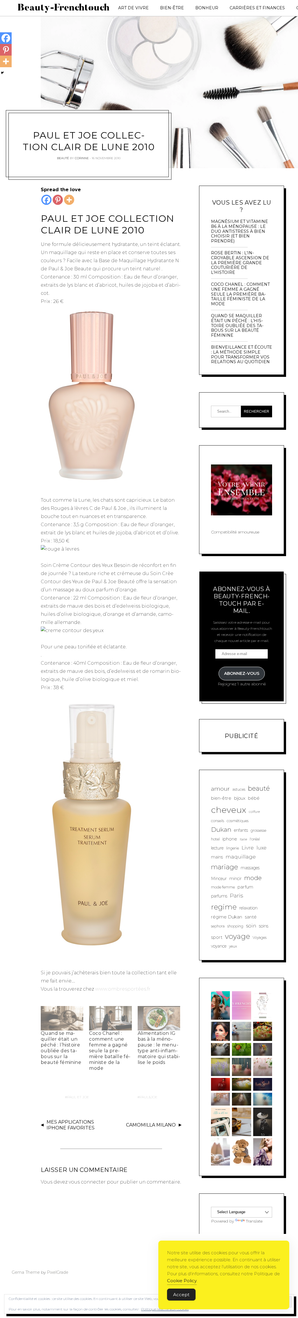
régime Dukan (226, 917)
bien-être (221, 798)
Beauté (63, 158)
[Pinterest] (58, 200)
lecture (217, 848)
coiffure (254, 812)
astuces (239, 789)
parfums (219, 896)
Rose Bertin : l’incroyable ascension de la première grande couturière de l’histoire (240, 263)
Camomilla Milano (151, 1125)
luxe (261, 848)
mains (217, 857)
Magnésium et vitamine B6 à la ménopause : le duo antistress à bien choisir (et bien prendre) (239, 231)
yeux (233, 946)
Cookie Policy (182, 1280)
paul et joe (78, 1097)
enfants (241, 830)
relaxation (248, 908)
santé (251, 917)
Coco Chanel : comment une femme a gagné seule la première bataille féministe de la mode (109, 1050)
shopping (235, 926)
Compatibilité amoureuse (235, 532)
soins (263, 926)
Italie (243, 839)
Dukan (221, 829)
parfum (245, 887)
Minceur (219, 878)
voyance (218, 946)
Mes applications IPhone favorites (71, 1125)
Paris (236, 895)
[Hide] (2, 72)
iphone (229, 839)
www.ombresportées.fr (122, 989)
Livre (248, 848)
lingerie (232, 848)
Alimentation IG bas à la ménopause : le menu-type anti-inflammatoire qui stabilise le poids (159, 1047)
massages (250, 867)
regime (224, 906)
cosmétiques (238, 821)
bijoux (239, 798)
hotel (215, 839)
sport (216, 937)
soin (251, 926)
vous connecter (87, 1182)
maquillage (241, 857)
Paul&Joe (148, 1097)
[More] (69, 200)
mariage (224, 867)
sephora (218, 926)
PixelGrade (57, 1272)
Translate (254, 1221)
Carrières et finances (257, 7)
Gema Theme (26, 1272)
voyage (237, 936)
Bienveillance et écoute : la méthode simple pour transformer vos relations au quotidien (241, 354)
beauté (259, 788)
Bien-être (172, 7)
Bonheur (206, 7)
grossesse (258, 830)
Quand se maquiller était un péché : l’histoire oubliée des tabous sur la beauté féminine (61, 1047)
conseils (217, 821)
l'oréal (255, 839)
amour (220, 788)
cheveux (228, 810)
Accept (181, 1294)
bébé (254, 798)
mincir (235, 878)
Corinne (82, 158)
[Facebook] (46, 200)
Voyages (260, 937)
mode (253, 877)
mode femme (223, 887)
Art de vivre (133, 7)
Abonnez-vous (241, 673)
